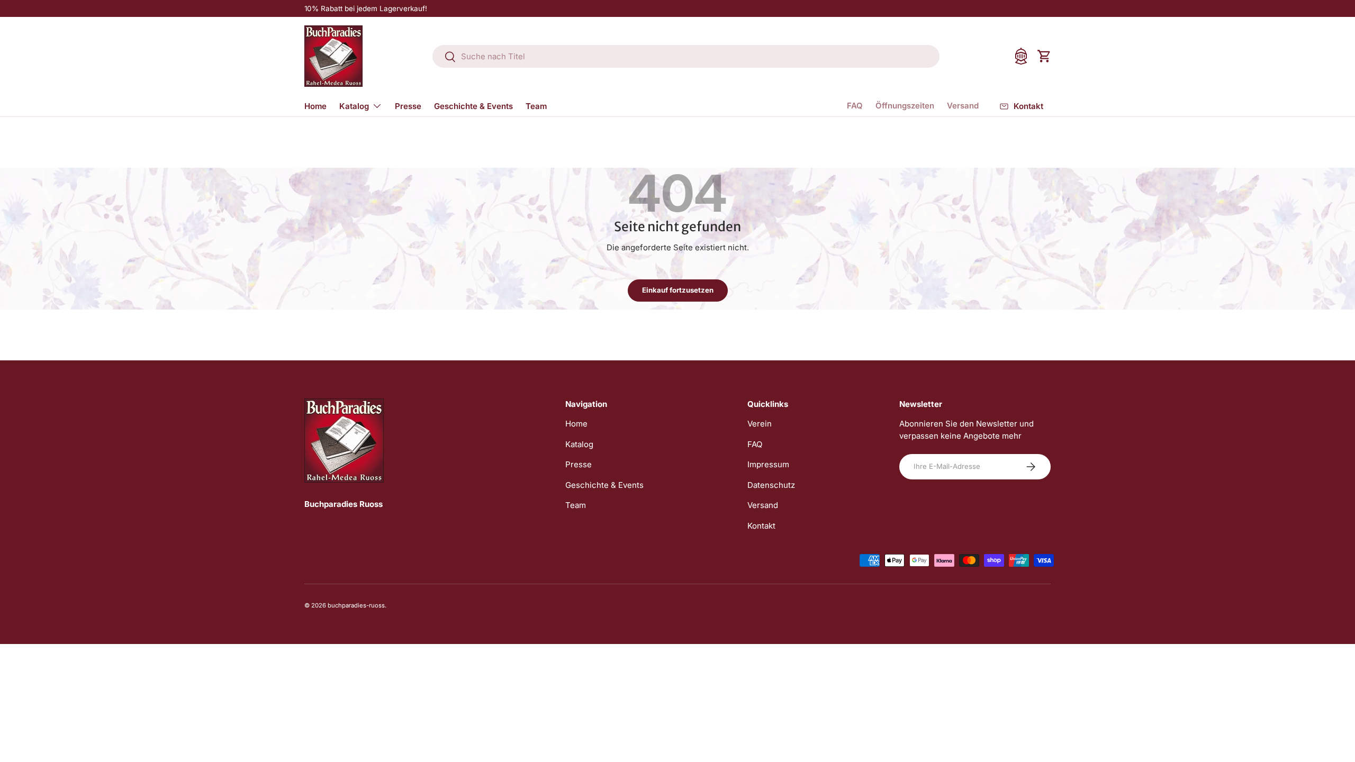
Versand (963, 106)
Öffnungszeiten (904, 106)
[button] (1044, 56)
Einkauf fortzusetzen (677, 290)
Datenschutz (771, 485)
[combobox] (686, 56)
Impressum (768, 464)
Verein (759, 424)
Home (315, 106)
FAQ (855, 106)
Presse (408, 106)
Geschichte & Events (473, 106)
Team (536, 106)
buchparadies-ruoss (356, 605)
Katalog (354, 106)
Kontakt (761, 526)
